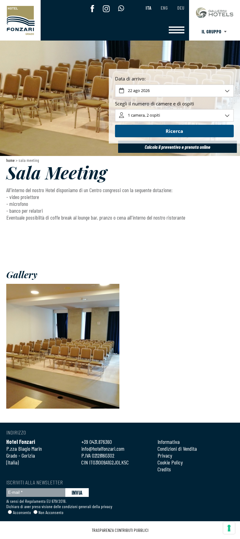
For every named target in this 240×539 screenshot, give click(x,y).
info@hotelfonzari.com (102, 448)
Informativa (169, 441)
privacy (106, 506)
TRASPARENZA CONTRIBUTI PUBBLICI (120, 530)
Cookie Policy (170, 462)
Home (10, 160)
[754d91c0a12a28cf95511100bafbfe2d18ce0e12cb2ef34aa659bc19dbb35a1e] (62, 346)
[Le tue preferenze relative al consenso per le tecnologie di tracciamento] (229, 528)
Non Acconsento (50, 512)
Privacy (165, 455)
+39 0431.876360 (96, 441)
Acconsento (22, 512)
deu (180, 8)
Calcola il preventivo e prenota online (177, 147)
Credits (164, 469)
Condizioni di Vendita (177, 448)
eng (164, 8)
